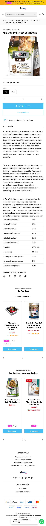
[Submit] (35, 14)
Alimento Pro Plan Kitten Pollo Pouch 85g (34, 402)
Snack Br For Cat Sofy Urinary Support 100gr (34, 325)
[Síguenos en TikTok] (32, 478)
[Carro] (43, 14)
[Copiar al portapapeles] (25, 276)
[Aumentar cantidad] (41, 99)
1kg (10, 426)
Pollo (11, 341)
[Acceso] (40, 14)
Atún (6, 341)
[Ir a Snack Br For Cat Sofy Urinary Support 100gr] (33, 310)
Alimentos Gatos (22, 20)
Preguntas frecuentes (23, 457)
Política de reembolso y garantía (23, 465)
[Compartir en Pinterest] (20, 276)
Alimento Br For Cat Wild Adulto (12, 401)
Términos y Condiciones (23, 463)
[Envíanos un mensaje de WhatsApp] (41, 521)
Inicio (4, 20)
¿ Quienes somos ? (23, 492)
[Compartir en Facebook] (4, 276)
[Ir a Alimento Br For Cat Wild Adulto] (12, 387)
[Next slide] (41, 358)
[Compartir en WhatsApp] (15, 276)
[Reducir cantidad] (4, 99)
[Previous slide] (4, 358)
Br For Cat (34, 20)
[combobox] (21, 14)
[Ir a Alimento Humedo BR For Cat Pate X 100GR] (12, 310)
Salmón (7, 344)
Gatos (11, 20)
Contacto (23, 489)
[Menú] (2, 14)
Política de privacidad (23, 460)
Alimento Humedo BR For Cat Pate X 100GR (12, 326)
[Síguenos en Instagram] (22, 478)
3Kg (14, 426)
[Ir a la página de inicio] (23, 8)
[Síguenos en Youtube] (29, 478)
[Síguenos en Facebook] (25, 478)
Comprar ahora (23, 112)
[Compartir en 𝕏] (9, 276)
